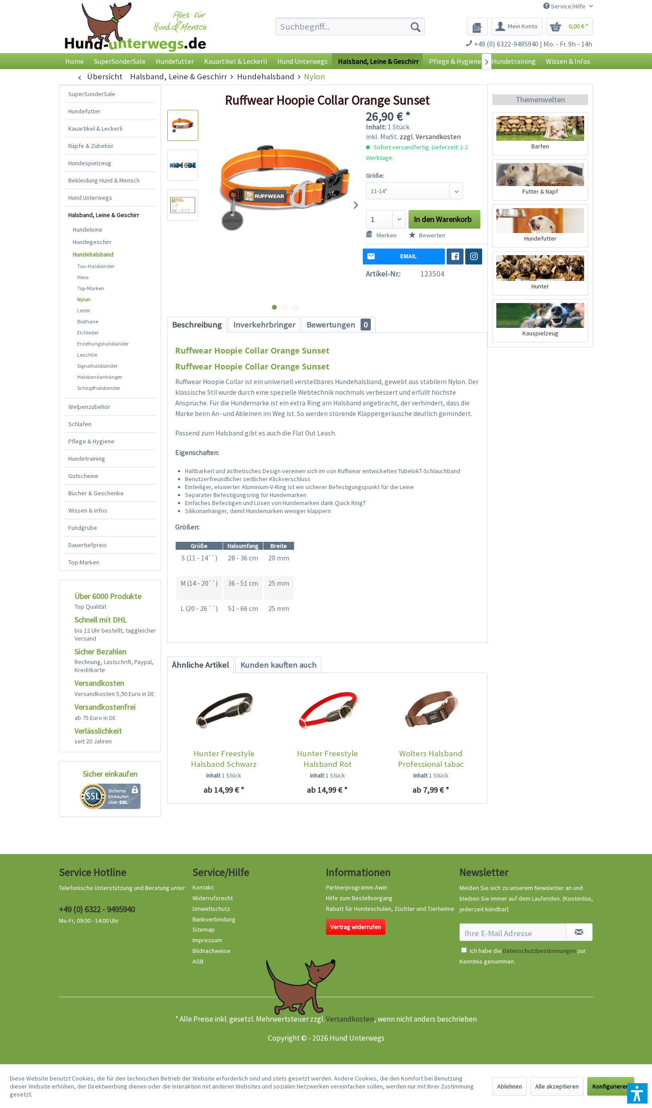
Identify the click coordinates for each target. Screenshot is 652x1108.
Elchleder (87, 332)
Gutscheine (83, 476)
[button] (637, 1093)
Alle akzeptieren (557, 1086)
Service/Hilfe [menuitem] (568, 6)
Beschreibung (197, 324)
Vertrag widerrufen (355, 927)
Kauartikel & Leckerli (95, 128)
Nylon (83, 299)
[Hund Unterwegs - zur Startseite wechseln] (135, 34)
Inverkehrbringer (264, 324)
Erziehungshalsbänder (103, 343)
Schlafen (79, 424)
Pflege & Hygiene (91, 441)
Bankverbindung (214, 919)
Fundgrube (82, 528)
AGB (198, 961)
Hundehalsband (93, 254)
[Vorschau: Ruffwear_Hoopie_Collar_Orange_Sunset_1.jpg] (182, 125)
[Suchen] (415, 26)
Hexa (83, 277)
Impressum (207, 940)
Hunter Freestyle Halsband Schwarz (224, 758)
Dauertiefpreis (87, 545)
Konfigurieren (611, 1086)
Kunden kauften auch (278, 665)
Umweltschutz (211, 909)
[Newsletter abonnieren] (579, 932)
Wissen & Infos (87, 510)
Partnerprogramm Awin (356, 887)
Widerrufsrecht (212, 898)
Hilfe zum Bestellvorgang (359, 898)
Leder (83, 310)
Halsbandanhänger (99, 376)
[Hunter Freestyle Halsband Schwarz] (224, 713)
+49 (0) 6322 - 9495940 (97, 909)
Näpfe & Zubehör (91, 146)
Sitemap (203, 929)
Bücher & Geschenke (96, 493)
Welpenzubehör (89, 407)
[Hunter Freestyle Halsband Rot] (327, 713)
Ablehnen (509, 1086)
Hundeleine (87, 229)
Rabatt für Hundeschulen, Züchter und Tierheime (390, 909)
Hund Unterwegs (90, 198)
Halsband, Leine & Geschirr (103, 215)
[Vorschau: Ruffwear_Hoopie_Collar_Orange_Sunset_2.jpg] (182, 165)
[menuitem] (350, 26)
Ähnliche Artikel (200, 665)
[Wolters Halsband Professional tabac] (431, 713)
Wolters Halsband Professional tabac (431, 758)
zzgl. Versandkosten (430, 136)
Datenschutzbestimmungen (539, 951)
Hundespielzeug (89, 163)
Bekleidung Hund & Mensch (104, 180)
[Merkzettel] (477, 26)
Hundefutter (84, 111)
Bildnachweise (211, 951)
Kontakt (202, 887)
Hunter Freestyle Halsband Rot (327, 758)
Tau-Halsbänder (95, 266)
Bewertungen (337, 324)
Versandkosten (350, 1019)
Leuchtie (87, 354)
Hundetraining (86, 459)
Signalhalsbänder (97, 365)
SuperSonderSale (91, 94)
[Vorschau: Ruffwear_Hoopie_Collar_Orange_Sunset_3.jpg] (182, 205)
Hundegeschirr (92, 242)
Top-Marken (90, 288)
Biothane (87, 321)
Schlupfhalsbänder (98, 388)
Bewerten (431, 235)
